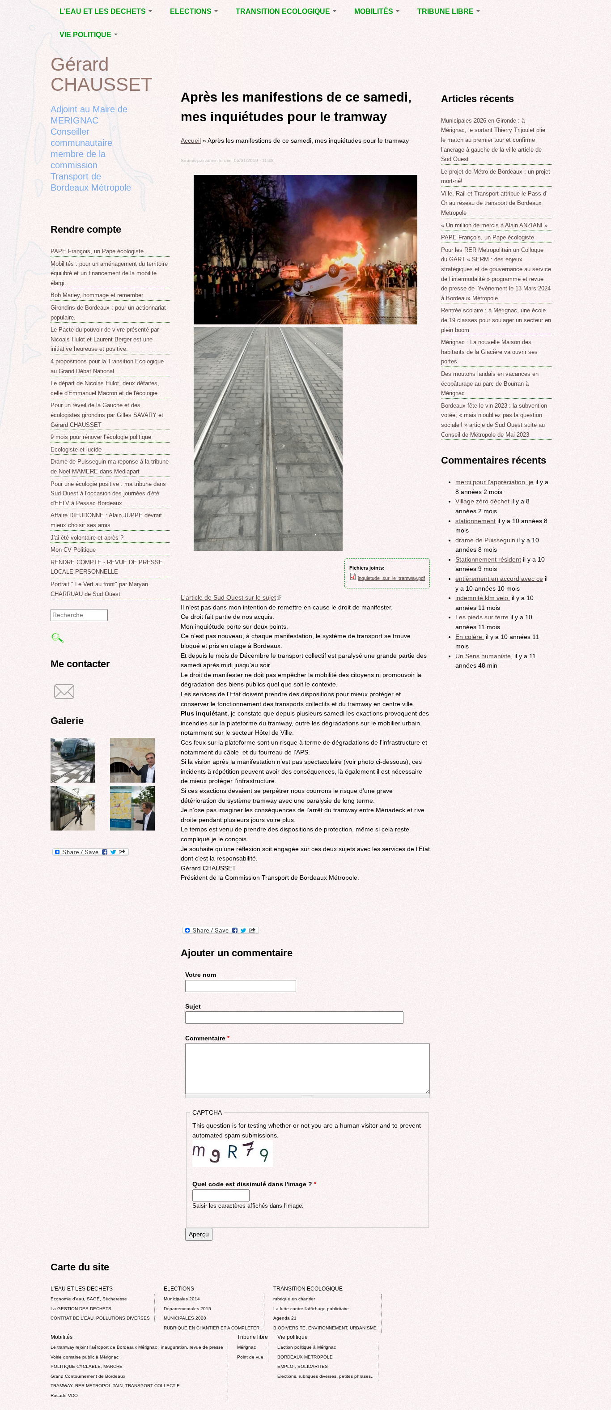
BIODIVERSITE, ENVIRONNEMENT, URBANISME (325, 1327)
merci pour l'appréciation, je (494, 482)
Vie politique (86, 34)
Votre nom (200, 974)
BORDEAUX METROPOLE (305, 1357)
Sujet (193, 1006)
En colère (469, 636)
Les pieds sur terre (482, 617)
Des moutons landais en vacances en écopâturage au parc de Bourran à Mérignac (490, 383)
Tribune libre (446, 11)
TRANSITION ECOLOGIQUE (284, 11)
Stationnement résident (488, 559)
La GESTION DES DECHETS (81, 1308)
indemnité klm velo (482, 597)
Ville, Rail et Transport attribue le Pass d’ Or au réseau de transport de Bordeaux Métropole (494, 203)
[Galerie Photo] (73, 780)
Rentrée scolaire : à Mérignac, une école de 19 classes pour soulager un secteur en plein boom (496, 320)
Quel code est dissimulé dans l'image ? (254, 1184)
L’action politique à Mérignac (306, 1347)
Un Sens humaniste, (484, 656)
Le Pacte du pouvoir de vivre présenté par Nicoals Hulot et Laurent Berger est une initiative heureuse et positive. (105, 339)
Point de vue (250, 1357)
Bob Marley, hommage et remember (97, 295)
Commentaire (207, 1038)
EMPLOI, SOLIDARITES (302, 1366)
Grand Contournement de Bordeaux (88, 1376)
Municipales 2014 (182, 1298)
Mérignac (246, 1347)
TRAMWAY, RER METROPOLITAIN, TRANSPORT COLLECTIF (115, 1385)
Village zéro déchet (482, 501)
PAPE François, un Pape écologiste (97, 251)
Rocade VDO (64, 1395)
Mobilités (374, 11)
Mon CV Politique (73, 549)
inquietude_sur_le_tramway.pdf (391, 578)
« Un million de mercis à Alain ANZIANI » (494, 225)
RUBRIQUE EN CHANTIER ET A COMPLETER (211, 1327)
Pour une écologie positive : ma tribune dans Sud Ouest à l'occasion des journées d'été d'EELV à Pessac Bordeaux (108, 494)
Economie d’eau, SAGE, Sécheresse (89, 1298)
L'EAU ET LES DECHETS (103, 11)
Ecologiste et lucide (76, 449)
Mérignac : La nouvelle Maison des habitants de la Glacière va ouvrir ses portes (489, 352)
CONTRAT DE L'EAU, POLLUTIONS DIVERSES (100, 1318)
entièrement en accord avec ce (499, 578)
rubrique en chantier (294, 1298)
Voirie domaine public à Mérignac (85, 1357)
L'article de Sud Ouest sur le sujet (231, 597)
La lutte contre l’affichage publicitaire (311, 1308)
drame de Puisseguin (485, 540)
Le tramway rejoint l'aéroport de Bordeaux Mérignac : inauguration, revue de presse (137, 1347)
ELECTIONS (191, 11)
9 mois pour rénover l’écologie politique (101, 437)
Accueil (191, 140)
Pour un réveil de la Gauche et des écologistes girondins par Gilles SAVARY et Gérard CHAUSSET (107, 415)
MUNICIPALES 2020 (185, 1318)
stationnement (475, 520)
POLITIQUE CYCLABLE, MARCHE (87, 1366)
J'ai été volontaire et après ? (87, 537)
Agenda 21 (285, 1318)
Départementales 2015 (187, 1308)
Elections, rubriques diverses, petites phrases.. (325, 1376)
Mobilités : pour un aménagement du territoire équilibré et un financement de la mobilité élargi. (109, 273)
